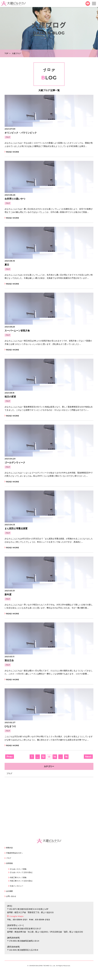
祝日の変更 (10, 396)
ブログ (7, 137)
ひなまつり (10, 726)
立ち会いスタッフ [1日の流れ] (21, 872)
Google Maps (16, 916)
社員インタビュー (16, 886)
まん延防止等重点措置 (16, 528)
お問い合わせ (11, 896)
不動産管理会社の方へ (14, 853)
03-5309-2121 (87, 3)
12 (43, 756)
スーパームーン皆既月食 (17, 330)
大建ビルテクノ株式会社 (13, 3)
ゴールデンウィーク (15, 462)
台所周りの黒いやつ (15, 198)
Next (88, 756)
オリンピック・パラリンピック (21, 132)
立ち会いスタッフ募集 (18, 869)
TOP (6, 53)
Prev (10, 756)
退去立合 (9, 660)
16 (66, 756)
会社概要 (9, 891)
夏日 (7, 264)
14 (54, 756)
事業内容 (9, 848)
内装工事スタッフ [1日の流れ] (21, 881)
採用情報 (9, 863)
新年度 (8, 594)
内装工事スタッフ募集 (18, 877)
